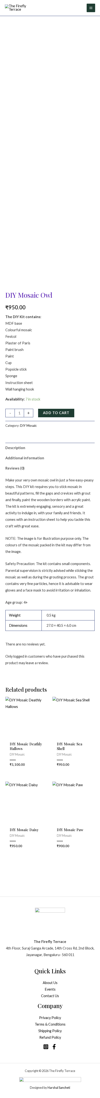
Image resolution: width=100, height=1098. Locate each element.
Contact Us (50, 996)
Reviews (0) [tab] (15, 468)
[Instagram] (46, 1046)
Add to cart (56, 413)
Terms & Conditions (50, 1024)
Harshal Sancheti (59, 1087)
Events (50, 989)
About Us (50, 983)
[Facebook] (54, 1046)
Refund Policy (50, 1037)
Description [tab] (15, 448)
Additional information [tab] (24, 458)
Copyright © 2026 (37, 1071)
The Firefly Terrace (62, 1071)
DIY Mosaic (28, 425)
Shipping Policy (50, 1031)
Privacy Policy (50, 1018)
